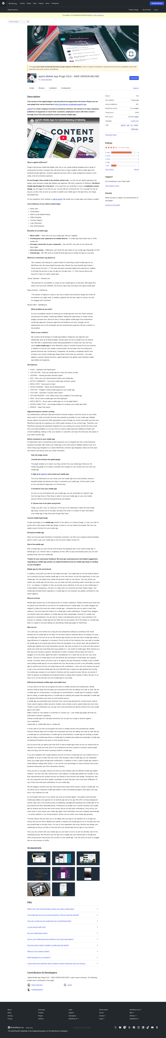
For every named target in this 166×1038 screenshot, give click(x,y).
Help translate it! (98, 15)
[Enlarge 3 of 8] (97, 854)
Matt (132, 1012)
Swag (101, 1019)
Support (136, 88)
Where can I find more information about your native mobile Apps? (50, 909)
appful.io (44, 474)
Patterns (41, 1019)
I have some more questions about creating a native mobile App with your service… (56, 963)
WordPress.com (135, 1009)
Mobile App (134, 129)
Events (101, 1012)
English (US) (135, 121)
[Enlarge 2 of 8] (72, 854)
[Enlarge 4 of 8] (48, 869)
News (9, 1012)
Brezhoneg (29, 1027)
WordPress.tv (74, 1019)
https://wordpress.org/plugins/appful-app (70, 104)
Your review (109, 169)
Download (134, 78)
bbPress (133, 1016)
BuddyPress (134, 1019)
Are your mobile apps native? (37, 933)
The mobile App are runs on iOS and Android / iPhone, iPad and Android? (53, 915)
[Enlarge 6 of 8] (97, 869)
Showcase (41, 1009)
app (128, 125)
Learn (70, 1009)
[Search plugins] (28, 22)
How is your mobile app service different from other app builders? (50, 939)
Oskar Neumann (46, 80)
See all (136, 169)
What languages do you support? (39, 957)
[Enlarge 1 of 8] (48, 854)
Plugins (40, 1016)
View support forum (112, 186)
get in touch (57, 199)
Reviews (42, 88)
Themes (40, 1012)
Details (31, 88)
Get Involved (103, 1009)
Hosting (10, 1016)
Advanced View (110, 135)
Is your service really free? (36, 927)
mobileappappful (37, 989)
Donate (102, 1016)
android (123, 125)
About (10, 1009)
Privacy (10, 1019)
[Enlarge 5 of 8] (72, 869)
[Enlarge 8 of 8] (72, 885)
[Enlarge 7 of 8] (48, 885)
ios (131, 125)
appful (29, 109)
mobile (136, 125)
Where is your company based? (38, 951)
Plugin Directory (13, 9)
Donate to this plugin (112, 205)
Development (66, 88)
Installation (53, 88)
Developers (72, 1016)
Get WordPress (157, 3)
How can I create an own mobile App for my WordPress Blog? (49, 921)
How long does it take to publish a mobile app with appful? (48, 945)
